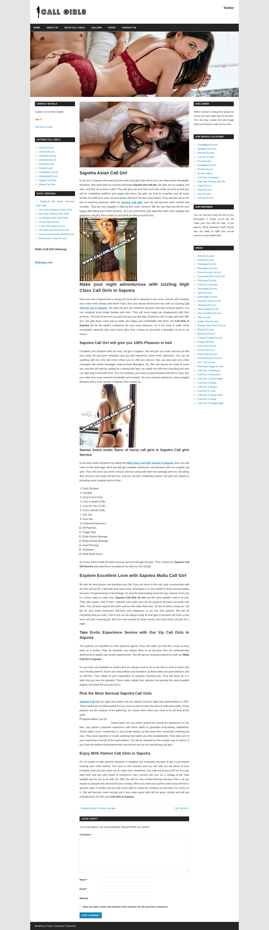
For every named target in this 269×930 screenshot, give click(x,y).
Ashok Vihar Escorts (208, 321)
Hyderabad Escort (48, 176)
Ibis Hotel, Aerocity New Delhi (54, 213)
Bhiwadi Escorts (206, 329)
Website (84, 898)
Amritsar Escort (206, 197)
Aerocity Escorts (206, 256)
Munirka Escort (205, 169)
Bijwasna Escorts (206, 333)
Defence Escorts (206, 350)
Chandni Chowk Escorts (210, 337)
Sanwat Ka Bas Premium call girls (98, 808)
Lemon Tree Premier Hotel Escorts (56, 234)
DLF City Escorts (206, 362)
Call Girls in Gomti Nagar (210, 378)
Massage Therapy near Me (211, 181)
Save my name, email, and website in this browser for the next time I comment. (125, 906)
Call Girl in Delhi (206, 157)
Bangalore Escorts (207, 148)
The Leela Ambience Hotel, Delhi (55, 209)
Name (83, 879)
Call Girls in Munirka (208, 284)
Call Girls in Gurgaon (208, 177)
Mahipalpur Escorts (207, 268)
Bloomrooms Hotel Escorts (52, 238)
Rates (111, 27)
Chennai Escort (47, 151)
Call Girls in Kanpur (207, 386)
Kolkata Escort (46, 164)
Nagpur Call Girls (47, 180)
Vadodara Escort (47, 159)
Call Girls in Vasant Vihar (210, 395)
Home (36, 27)
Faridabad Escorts (207, 165)
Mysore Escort (46, 147)
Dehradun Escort (47, 155)
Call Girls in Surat (206, 391)
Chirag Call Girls (206, 341)
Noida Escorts (205, 189)
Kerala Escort (46, 168)
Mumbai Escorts (206, 152)
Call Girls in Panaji (207, 399)
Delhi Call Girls (74, 27)
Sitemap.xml (43, 262)
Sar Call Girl (181, 808)
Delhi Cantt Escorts (207, 354)
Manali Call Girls (47, 184)
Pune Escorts (204, 161)
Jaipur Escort (204, 185)
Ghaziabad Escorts (207, 288)
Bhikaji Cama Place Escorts (212, 325)
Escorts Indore (205, 173)
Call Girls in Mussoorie (209, 374)
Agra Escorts (204, 193)
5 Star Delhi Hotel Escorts (52, 226)
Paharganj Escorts (207, 264)
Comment (86, 834)
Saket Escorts (205, 292)
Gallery (96, 27)
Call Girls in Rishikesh (209, 370)
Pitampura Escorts (207, 280)
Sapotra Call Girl (89, 701)
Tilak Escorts (204, 317)
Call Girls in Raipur (207, 382)
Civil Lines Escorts (207, 345)
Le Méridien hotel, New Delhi (53, 217)
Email (83, 889)
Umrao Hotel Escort (49, 222)
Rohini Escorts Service (209, 272)
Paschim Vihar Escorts (209, 301)
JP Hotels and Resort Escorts (54, 230)
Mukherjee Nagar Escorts (211, 366)
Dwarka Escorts (206, 260)
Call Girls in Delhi (43, 127)
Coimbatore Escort (48, 172)
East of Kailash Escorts (209, 313)
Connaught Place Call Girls (211, 276)
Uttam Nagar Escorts (208, 309)
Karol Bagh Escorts (207, 296)
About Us (52, 27)
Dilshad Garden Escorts (210, 358)
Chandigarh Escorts (208, 144)
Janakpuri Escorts (207, 305)
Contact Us (129, 27)
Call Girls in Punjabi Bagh (210, 403)
